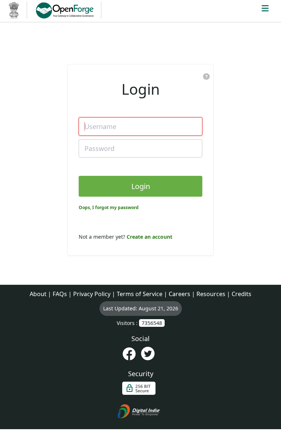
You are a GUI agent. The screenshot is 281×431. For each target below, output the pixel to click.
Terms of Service (139, 294)
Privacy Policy (91, 294)
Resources (210, 294)
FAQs (60, 294)
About (38, 294)
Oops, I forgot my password (109, 207)
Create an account (149, 236)
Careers (179, 294)
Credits (241, 294)
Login (140, 186)
